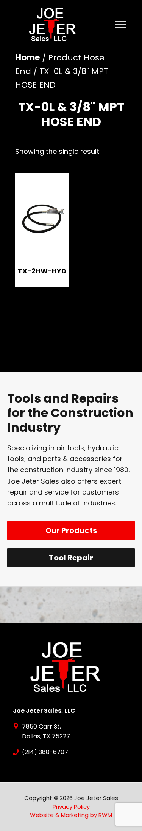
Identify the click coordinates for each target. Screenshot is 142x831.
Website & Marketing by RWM (71, 815)
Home (27, 58)
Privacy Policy (71, 807)
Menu (120, 25)
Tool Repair (71, 557)
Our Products (71, 530)
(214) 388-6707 (45, 752)
